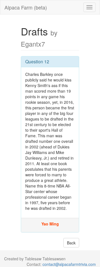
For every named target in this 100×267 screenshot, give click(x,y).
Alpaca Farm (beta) (25, 7)
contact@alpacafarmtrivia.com (69, 264)
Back (71, 243)
